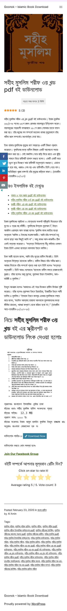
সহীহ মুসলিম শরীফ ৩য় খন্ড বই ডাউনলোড (41, 553)
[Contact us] (4, 185)
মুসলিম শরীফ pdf (50, 526)
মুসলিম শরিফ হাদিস (22, 526)
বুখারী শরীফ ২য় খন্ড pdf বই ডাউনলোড (28, 204)
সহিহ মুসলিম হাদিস (32, 541)
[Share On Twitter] (4, 163)
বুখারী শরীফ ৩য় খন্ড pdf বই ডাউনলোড (28, 208)
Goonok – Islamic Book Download (26, 7)
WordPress (38, 604)
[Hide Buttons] (1, 191)
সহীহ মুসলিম (46, 541)
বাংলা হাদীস (42, 509)
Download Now (36, 436)
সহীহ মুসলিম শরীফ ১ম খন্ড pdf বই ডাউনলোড (32, 213)
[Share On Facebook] (4, 156)
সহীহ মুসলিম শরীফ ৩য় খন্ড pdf (22, 545)
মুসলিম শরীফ (36, 526)
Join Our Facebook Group (21, 454)
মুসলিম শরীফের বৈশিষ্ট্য (44, 530)
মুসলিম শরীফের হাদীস (35, 534)
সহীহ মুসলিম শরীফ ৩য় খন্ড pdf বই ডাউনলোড (32, 549)
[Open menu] (61, 7)
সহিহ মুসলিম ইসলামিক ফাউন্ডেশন (17, 537)
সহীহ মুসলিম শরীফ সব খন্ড (51, 561)
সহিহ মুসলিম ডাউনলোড (40, 537)
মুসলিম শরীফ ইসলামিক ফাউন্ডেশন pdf (19, 530)
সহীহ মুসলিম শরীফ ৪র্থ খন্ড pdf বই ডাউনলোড (32, 200)
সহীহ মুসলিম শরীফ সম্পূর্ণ (40, 564)
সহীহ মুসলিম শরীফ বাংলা (30, 561)
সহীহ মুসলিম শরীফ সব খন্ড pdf (16, 564)
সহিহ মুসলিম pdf (52, 534)
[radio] (19, 478)
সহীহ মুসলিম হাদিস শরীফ (27, 568)
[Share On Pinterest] (4, 178)
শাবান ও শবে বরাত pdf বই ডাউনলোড (28, 195)
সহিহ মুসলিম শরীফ (17, 541)
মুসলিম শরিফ (9, 526)
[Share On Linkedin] (4, 170)
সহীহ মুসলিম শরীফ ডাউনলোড (31, 557)
